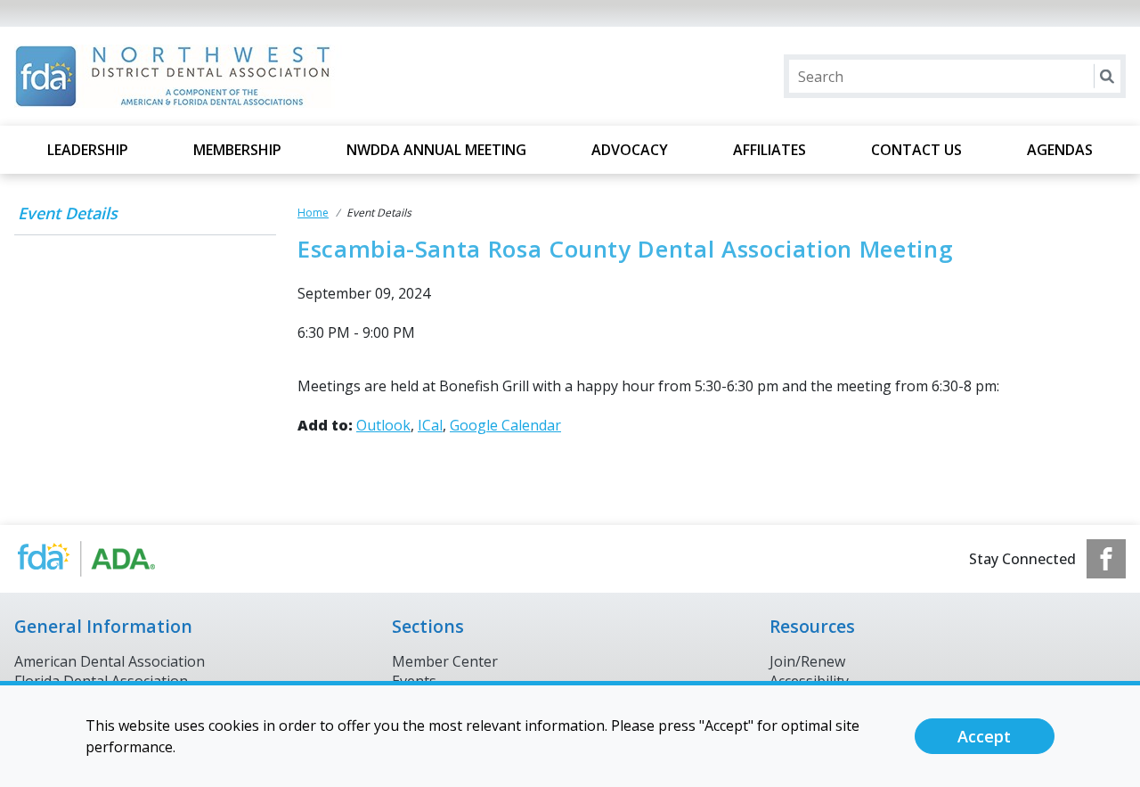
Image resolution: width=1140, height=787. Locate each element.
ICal (430, 425)
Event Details (68, 213)
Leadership (87, 150)
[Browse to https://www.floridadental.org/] (104, 558)
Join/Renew (807, 661)
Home (313, 212)
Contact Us (916, 150)
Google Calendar (505, 425)
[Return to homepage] (244, 76)
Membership (237, 150)
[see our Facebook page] (1106, 558)
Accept (984, 736)
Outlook (383, 425)
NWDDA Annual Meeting (436, 150)
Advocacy (629, 150)
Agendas (1060, 150)
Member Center (445, 661)
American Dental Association (109, 661)
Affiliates (769, 150)
